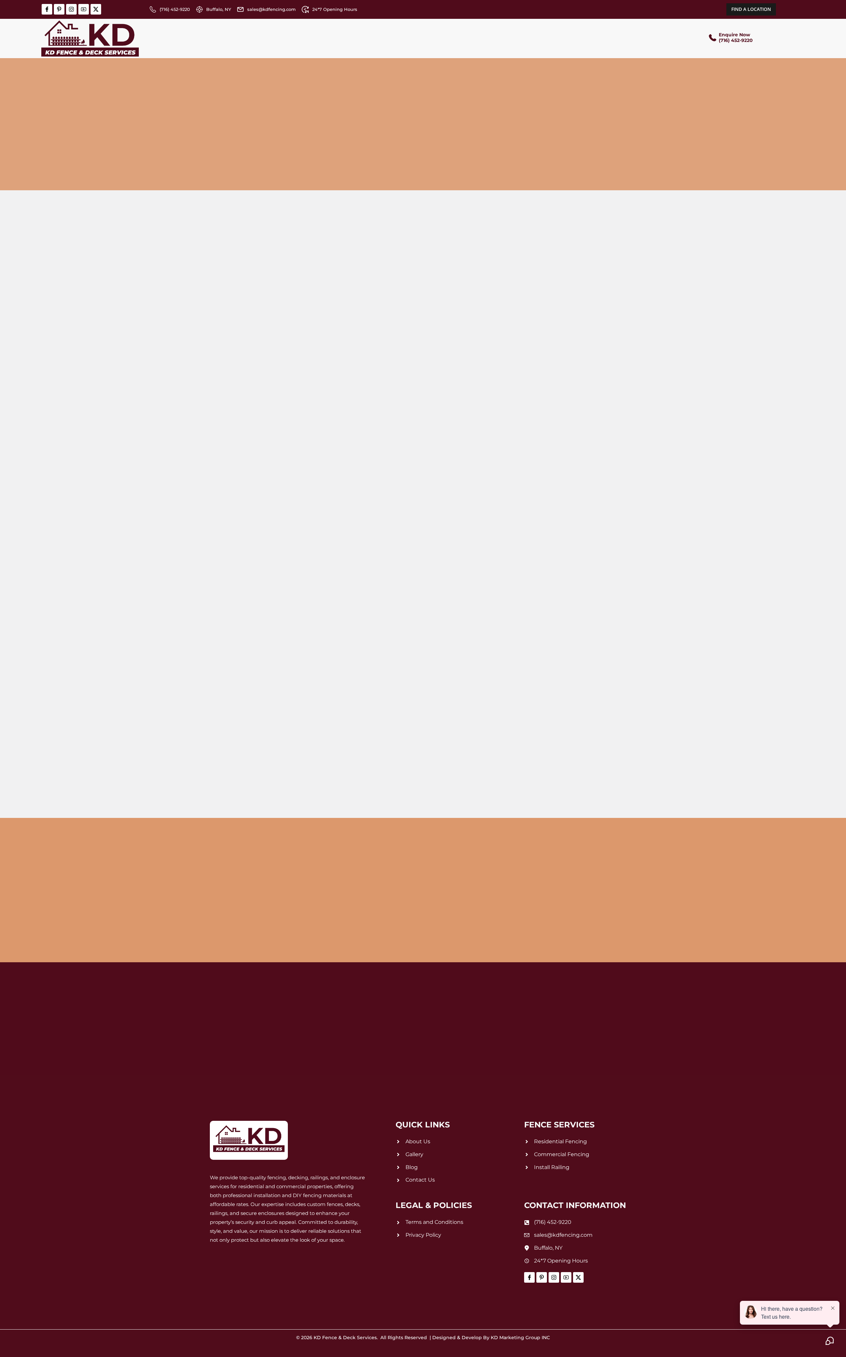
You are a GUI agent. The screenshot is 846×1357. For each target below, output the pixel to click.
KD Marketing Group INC (520, 1337)
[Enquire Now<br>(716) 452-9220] (712, 38)
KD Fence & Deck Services (345, 1337)
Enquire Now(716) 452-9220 (736, 37)
